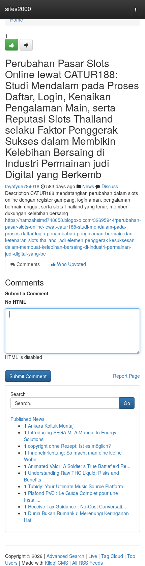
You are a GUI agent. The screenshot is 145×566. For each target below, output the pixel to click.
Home (16, 19)
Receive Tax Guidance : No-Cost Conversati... (77, 506)
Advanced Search (65, 556)
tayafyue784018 (22, 186)
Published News (27, 418)
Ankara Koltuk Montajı (51, 425)
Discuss (110, 186)
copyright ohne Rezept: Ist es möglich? (69, 445)
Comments (27, 264)
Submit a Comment (27, 293)
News (88, 186)
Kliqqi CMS (56, 562)
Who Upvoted (71, 264)
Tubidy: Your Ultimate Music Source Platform (75, 486)
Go (127, 403)
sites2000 (18, 8)
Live (92, 556)
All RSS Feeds (87, 562)
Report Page (126, 375)
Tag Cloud (112, 556)
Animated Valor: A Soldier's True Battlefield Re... (79, 466)
